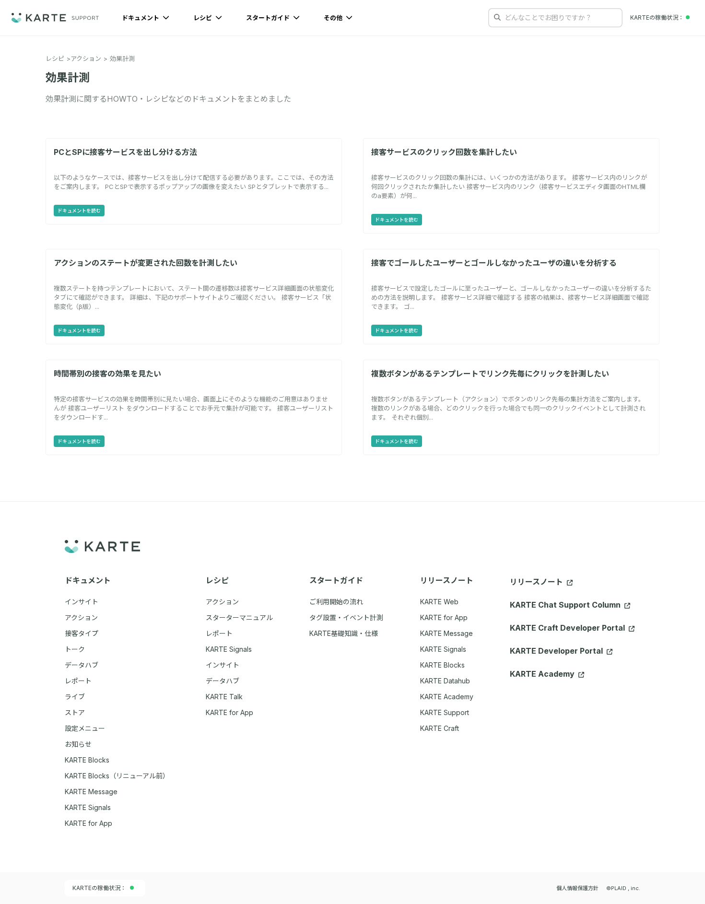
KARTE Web (439, 602)
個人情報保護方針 (577, 888)
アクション (85, 58)
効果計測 (122, 58)
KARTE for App (444, 617)
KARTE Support (444, 712)
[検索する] (497, 17)
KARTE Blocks (442, 665)
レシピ (203, 18)
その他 (334, 18)
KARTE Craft (439, 728)
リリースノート (537, 582)
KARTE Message (446, 633)
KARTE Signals (443, 649)
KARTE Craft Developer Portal (568, 628)
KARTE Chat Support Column (566, 605)
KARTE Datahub (445, 681)
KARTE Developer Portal (557, 651)
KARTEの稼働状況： (99, 888)
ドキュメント (141, 18)
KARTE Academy (446, 697)
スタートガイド (268, 18)
